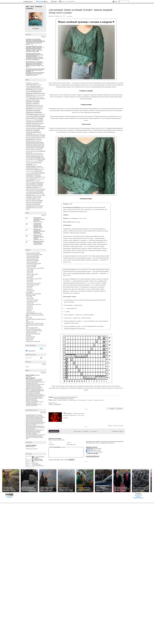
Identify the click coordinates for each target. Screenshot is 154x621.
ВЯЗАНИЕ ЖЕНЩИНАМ (33, 254)
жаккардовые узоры (30, 119)
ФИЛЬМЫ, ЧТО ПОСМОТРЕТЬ (33, 323)
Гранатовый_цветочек (31, 426)
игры (32, 126)
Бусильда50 (38, 389)
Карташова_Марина (31, 427)
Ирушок (28, 391)
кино (33, 134)
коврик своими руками (40, 134)
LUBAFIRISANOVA (30, 384)
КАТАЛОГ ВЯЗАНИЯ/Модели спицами (63, 398)
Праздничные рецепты (32, 283)
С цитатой (115, 425)
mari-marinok (39, 421)
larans (29, 383)
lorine (36, 383)
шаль (36, 202)
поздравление (30, 166)
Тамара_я (28, 405)
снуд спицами (41, 189)
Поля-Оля (34, 399)
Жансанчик (41, 390)
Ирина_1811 (40, 426)
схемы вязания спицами (35, 192)
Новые (121, 431)
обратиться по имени (78, 413)
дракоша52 (29, 376)
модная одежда (34, 151)
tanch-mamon (39, 386)
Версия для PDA (138, 495)
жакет (32, 116)
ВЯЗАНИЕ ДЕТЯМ (31, 260)
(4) (42, 222)
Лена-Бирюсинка (30, 395)
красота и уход (40, 137)
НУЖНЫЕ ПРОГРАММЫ (32, 333)
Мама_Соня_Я (29, 396)
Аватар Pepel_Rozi (35, 19)
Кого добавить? (39, 379)
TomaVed (36, 418)
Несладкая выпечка (32, 284)
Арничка (34, 388)
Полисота (40, 398)
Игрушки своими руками (33, 304)
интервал (39, 436)
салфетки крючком (40, 182)
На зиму (29, 281)
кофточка (29, 135)
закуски (33, 121)
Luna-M (37, 384)
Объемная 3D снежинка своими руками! (39, 237)
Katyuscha (39, 414)
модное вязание (82, 400)
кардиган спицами (32, 130)
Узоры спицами (30, 262)
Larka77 (37, 416)
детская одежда (30, 106)
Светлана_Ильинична (31, 403)
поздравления (39, 166)
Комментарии (38, 6)
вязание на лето (31, 96)
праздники (38, 171)
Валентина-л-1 (69, 413)
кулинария (30, 139)
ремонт (28, 179)
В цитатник (120, 425)
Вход (46, 1)
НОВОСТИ (28, 322)
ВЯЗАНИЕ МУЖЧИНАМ (33, 263)
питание (36, 160)
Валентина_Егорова (31, 424)
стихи (27, 190)
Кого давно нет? (30, 379)
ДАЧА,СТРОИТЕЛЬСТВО (32, 329)
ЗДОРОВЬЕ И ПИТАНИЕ (32, 293)
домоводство (37, 114)
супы (27, 192)
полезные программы (31, 167)
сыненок (39, 404)
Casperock (28, 381)
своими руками (32, 187)
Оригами (29, 307)
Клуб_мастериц (30, 394)
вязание (29, 89)
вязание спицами (33, 102)
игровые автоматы (32, 123)
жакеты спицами (37, 118)
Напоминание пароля (71, 444)
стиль (27, 366)
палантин (28, 160)
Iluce (27, 383)
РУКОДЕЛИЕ (29, 295)
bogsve (39, 380)
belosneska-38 (34, 380)
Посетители (37, 464)
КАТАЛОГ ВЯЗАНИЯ (31, 253)
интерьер (38, 126)
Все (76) (44, 36)
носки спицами (35, 157)
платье (40, 161)
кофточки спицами (30, 137)
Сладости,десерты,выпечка (34, 268)
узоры (34, 199)
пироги (32, 160)
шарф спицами (38, 207)
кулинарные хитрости (36, 140)
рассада (43, 176)
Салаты (29, 272)
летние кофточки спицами (37, 143)
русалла (41, 401)
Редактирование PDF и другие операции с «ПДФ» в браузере (34, 47)
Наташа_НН (37, 431)
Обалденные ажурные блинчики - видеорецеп (39, 231)
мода (36, 149)
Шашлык (29, 289)
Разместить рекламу (138, 497)
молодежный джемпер (37, 153)
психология (28, 173)
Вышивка (29, 302)
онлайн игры (31, 159)
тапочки (28, 193)
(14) (43, 239)
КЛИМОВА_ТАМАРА (35, 391)
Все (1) (44, 364)
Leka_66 (28, 417)
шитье (28, 209)
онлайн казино (40, 159)
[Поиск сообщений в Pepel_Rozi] (41, 348)
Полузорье (28, 399)
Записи (27, 6)
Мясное (29, 277)
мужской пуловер (36, 154)
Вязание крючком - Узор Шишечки (39, 242)
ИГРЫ (27, 317)
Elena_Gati (28, 414)
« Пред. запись (77, 431)
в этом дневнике (31, 350)
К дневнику (85, 431)
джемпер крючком (37, 108)
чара (27, 438)
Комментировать (53, 431)
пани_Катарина (34, 398)
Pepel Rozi (26, 8)
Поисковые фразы (39, 465)
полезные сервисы (40, 167)
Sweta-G (33, 386)
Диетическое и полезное (33, 278)
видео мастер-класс (37, 88)
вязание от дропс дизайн (32, 100)
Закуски (28, 271)
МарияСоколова (30, 431)
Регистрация (40, 1)
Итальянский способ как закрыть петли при (39, 219)
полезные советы (32, 169)
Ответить (110, 425)
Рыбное (29, 280)
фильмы (28, 202)
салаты (33, 182)
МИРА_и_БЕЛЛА (38, 396)
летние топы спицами (31, 145)
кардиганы (29, 132)
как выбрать (33, 128)
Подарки (29, 306)
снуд (36, 189)
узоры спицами (37, 200)
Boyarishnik (37, 375)
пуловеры (37, 175)
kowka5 (37, 419)
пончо (40, 169)
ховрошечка (34, 405)
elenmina (32, 419)
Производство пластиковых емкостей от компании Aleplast (34, 40)
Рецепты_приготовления (32, 401)
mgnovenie (42, 384)
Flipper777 (42, 381)
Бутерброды (30, 290)
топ (41, 193)
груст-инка (28, 436)
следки (40, 187)
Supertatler (28, 386)
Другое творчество (31, 299)
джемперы (30, 112)
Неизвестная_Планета (32, 448)
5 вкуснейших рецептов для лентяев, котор (38, 225)
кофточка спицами (38, 135)
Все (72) (44, 215)
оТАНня (28, 398)
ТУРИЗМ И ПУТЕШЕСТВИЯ (33, 330)
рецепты (33, 179)
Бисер (28, 310)
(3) (42, 233)
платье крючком (31, 162)
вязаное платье (36, 105)
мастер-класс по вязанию (35, 147)
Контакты (138, 496)
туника (34, 197)
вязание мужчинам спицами (39, 95)
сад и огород (37, 180)
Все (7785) (43, 412)
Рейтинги (55, 1)
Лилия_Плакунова (30, 428)
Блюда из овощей (31, 274)
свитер (28, 184)
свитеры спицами (37, 185)
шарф (32, 207)
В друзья (36, 28)
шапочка (35, 206)
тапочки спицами (34, 193)
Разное (28, 269)
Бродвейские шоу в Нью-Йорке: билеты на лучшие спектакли (34, 62)
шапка (33, 204)
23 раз (56, 402)
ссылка (82, 415)
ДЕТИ (27, 335)
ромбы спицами (41, 178)
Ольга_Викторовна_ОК (31, 432)
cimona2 (33, 381)
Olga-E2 (34, 385)
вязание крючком (32, 93)
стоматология (32, 190)
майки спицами (33, 146)
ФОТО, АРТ (28, 338)
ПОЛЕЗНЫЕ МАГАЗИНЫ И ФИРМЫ (35, 325)
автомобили (36, 83)
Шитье (28, 296)
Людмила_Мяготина (40, 395)
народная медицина (32, 156)
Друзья (32, 6)
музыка (42, 154)
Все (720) (43, 372)
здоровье (39, 121)
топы (33, 195)
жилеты (37, 120)
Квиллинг (29, 309)
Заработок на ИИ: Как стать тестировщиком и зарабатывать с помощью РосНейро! (35, 55)
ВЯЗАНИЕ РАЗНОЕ (31, 257)
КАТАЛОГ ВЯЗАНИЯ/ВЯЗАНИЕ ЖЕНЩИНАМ (66, 397)
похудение (32, 171)
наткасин (28, 437)
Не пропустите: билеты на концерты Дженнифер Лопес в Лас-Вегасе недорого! (35, 70)
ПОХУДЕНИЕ (29, 336)
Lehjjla (41, 416)
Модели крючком (31, 259)
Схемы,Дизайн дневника (32, 341)
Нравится (112, 408)
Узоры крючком (30, 265)
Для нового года (31, 301)
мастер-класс (40, 146)
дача (41, 105)
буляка (32, 389)
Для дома (29, 298)
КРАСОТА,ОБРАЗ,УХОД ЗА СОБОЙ (34, 315)
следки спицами (30, 189)
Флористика (30, 312)
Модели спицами (31, 256)
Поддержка (113, 1)
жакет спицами (39, 116)
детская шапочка (38, 106)
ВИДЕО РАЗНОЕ (30, 332)
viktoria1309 (29, 388)
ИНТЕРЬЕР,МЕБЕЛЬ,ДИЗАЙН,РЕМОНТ (36, 319)
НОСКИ (28, 83)
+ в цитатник (69, 16)
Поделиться (119, 408)
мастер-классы (30, 149)
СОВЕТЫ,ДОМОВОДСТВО (32, 313)
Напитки (29, 286)
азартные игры (31, 84)
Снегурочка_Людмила (31, 404)
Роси (39, 432)
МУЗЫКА (28, 339)
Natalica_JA (29, 385)
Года (42, 389)
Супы (28, 287)
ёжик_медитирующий (31, 423)
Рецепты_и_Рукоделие (32, 400)
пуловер (34, 173)
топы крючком (38, 195)
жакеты (28, 118)
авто (32, 83)
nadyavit (31, 422)
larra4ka (28, 421)
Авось (62, 1)
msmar (27, 422)
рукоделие (30, 180)
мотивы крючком (29, 154)
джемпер (29, 108)
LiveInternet (28, 2)
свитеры (28, 185)
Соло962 (39, 434)
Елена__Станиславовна (32, 390)
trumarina (43, 422)
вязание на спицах (37, 98)
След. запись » (93, 431)
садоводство (28, 182)
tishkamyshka (37, 422)
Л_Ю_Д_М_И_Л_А (38, 394)
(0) (43, 40)
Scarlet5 (38, 385)
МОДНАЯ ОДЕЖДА (30, 327)
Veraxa (40, 418)
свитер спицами (37, 184)
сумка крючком (40, 190)
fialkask (37, 381)
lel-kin (33, 383)
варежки (32, 86)
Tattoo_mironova (30, 418)
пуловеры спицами (33, 177)
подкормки (34, 164)
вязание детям (36, 91)
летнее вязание (30, 142)
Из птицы (29, 275)
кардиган (41, 128)
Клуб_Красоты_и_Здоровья (33, 393)
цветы (32, 202)
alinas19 (28, 380)
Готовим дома (29, 266)
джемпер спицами (33, 110)
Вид (115, 1)
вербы (43, 434)
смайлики (63, 447)
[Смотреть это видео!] (30, 219)
